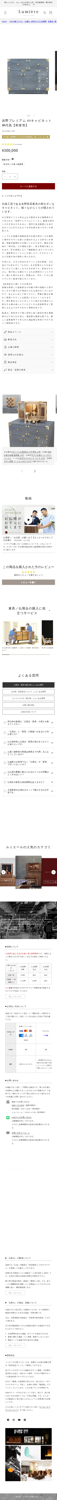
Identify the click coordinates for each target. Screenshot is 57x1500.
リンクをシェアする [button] (13, 195)
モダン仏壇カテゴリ (28, 882)
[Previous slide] (3, 872)
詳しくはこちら (15, 996)
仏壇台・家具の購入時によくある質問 (28, 685)
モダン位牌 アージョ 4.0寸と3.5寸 (17, 461)
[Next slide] (53, 872)
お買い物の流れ (29, 705)
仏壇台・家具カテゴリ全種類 (35, 21)
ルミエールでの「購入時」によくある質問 (28, 698)
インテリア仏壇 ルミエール (31, 1497)
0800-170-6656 (18, 1105)
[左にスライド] (23, 115)
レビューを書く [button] (28, 582)
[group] (20, 635)
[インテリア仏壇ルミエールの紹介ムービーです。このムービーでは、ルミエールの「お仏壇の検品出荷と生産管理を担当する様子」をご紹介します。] (28, 520)
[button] (5, 13)
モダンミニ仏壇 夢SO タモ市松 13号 (26, 452)
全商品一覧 (52, 21)
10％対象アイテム (16, 21)
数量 (4, 171)
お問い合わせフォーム (21, 1133)
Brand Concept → (14, 930)
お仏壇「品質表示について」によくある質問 (28, 692)
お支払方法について (28, 712)
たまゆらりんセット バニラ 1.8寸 (31, 458)
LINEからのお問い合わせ (22, 1117)
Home (4, 21)
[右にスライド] (34, 115)
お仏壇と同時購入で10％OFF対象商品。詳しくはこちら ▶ (26, 137)
